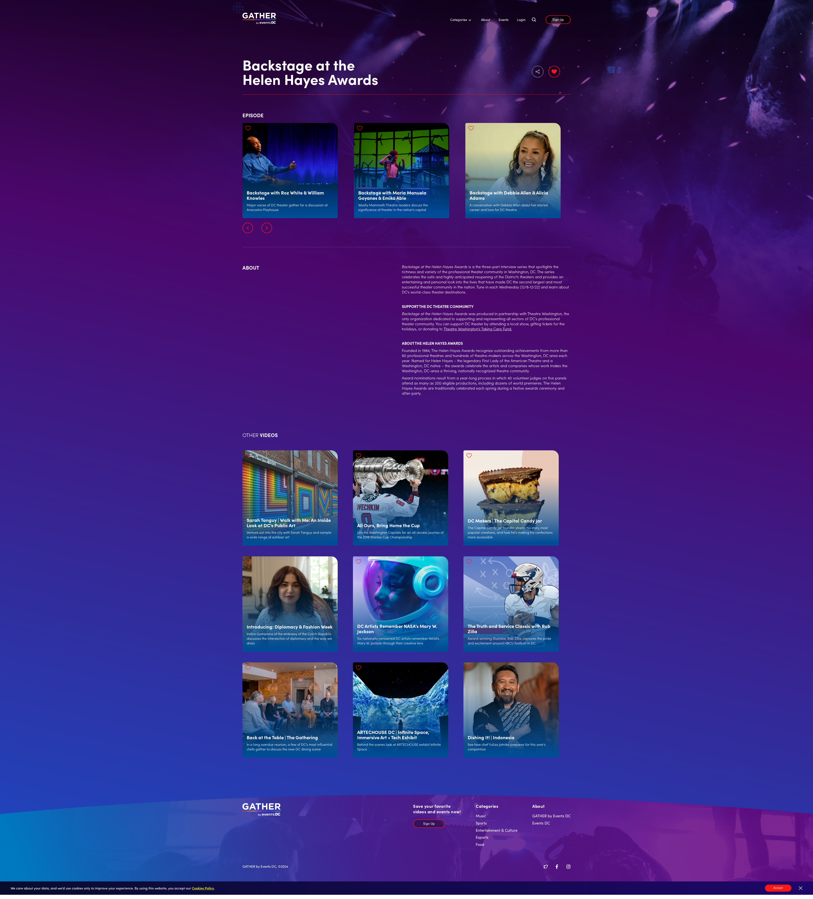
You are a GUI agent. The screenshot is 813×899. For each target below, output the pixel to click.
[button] (460, 20)
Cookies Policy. (203, 888)
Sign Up (558, 19)
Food (480, 844)
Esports (482, 837)
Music (481, 815)
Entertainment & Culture (496, 830)
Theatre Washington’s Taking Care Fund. (478, 328)
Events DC (541, 823)
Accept (778, 887)
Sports (481, 823)
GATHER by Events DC (551, 815)
